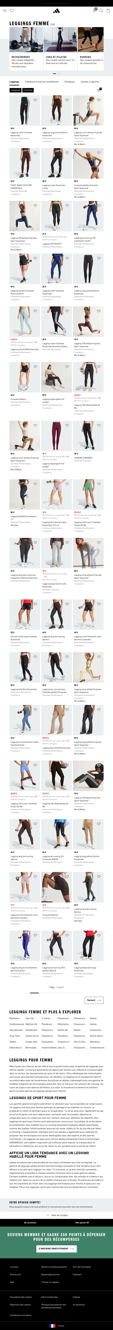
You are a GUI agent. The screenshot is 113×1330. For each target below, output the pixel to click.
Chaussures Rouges (64, 1042)
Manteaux (14, 1018)
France (61, 1326)
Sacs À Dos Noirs (79, 1042)
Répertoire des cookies (20, 1305)
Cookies (76, 1297)
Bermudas (30, 1048)
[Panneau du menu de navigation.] (4, 10)
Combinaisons (16, 1024)
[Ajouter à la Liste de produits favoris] (35, 100)
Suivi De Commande (82, 1267)
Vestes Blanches (95, 1024)
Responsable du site (50, 1275)
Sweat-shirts (32, 1036)
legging (70, 1077)
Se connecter (30, 1223)
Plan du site (15, 1275)
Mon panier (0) (82, 1223)
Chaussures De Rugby (80, 1018)
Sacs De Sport (29, 1018)
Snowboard (31, 1030)
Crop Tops (14, 1036)
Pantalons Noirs (47, 1024)
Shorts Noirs (96, 1036)
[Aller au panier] (108, 10)
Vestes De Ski (63, 1030)
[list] (56, 82)
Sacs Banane (16, 1030)
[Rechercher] (101, 10)
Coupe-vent (31, 1042)
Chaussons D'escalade (79, 1048)
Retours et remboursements (54, 1267)
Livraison (14, 1267)
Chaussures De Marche (80, 1036)
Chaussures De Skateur (80, 1024)
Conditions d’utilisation (20, 1315)
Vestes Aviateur (13, 1042)
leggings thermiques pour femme (65, 1184)
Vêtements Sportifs (63, 1024)
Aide (12, 1282)
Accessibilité (79, 1305)
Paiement (77, 1275)
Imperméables (49, 1048)
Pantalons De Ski (64, 1036)
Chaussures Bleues (48, 1030)
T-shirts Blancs (46, 1018)
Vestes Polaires (94, 1018)
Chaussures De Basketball (96, 1030)
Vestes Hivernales (79, 1030)
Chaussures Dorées (48, 1036)
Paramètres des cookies (21, 1297)
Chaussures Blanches (64, 1018)
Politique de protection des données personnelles (53, 1306)
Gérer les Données (49, 1297)
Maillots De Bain (31, 1024)
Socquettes (47, 1042)
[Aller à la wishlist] (11, 10)
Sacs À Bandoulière (64, 1048)
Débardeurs (15, 1048)
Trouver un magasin (50, 1282)
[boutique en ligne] (56, 11)
